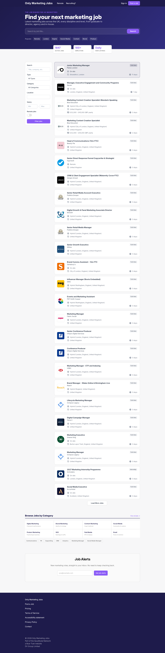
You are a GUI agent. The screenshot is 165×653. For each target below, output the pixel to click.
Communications (31, 541)
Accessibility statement (34, 617)
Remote (60, 3)
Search (133, 31)
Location (30, 93)
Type (29, 75)
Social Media (65, 39)
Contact (28, 626)
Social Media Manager (94, 541)
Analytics (65, 541)
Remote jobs (31, 111)
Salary (29, 102)
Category (30, 84)
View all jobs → (135, 516)
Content (76, 39)
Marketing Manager (78, 541)
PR (41, 541)
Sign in (124, 3)
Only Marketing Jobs (39, 3)
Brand (85, 39)
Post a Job (134, 3)
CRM (57, 541)
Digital (54, 39)
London (46, 39)
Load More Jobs (97, 503)
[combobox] (38, 97)
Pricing (28, 608)
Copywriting (49, 541)
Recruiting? (71, 3)
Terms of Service (32, 613)
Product (93, 39)
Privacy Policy (31, 622)
